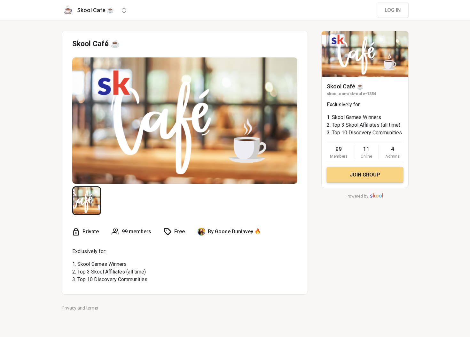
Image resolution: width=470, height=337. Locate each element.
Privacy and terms (80, 308)
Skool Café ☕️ (345, 86)
